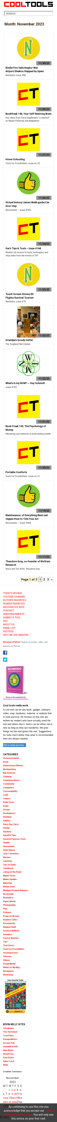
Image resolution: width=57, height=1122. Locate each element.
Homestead (8, 846)
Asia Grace (8, 1057)
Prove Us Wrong (11, 916)
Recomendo (9, 923)
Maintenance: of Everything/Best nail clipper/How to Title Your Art (27, 517)
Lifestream (8, 1028)
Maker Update (10, 879)
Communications (11, 780)
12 (21, 1094)
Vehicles (7, 956)
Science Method (11, 930)
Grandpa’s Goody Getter (19, 340)
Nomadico (8, 897)
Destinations (9, 813)
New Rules (8, 1050)
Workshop (8, 974)
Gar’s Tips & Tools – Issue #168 (23, 248)
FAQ (5, 621)
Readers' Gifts (10, 919)
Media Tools (9, 886)
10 (15, 1094)
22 (10, 1102)
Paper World (9, 901)
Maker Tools (9, 875)
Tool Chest (8, 945)
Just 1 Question (11, 853)
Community (8, 784)
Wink (5, 1065)
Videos (6, 960)
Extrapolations (10, 1039)
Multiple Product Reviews (15, 890)
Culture (6, 798)
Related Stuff (9, 927)
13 (4, 1098)
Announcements (11, 758)
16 (13, 1098)
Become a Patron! (11, 642)
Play (5, 908)
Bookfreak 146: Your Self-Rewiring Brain (28, 113)
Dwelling (7, 817)
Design (6, 809)
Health (6, 842)
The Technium (10, 1032)
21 (7, 1102)
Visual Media (9, 964)
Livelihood (8, 868)
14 (7, 1098)
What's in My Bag (11, 967)
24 (15, 1102)
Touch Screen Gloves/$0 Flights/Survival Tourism (20, 296)
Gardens (7, 831)
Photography (9, 905)
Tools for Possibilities (13, 949)
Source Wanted (10, 938)
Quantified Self (10, 1046)
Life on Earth (9, 864)
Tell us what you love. (13, 745)
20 (4, 1102)
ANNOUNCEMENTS (13, 614)
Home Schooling (15, 159)
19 (21, 1098)
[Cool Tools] (28, 4)
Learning (7, 861)
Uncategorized (10, 953)
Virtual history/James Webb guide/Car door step (27, 204)
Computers (8, 787)
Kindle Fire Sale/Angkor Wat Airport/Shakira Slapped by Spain (25, 69)
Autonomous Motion (13, 765)
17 (15, 1098)
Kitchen (7, 857)
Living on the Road (12, 872)
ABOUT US (8, 624)
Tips (5, 941)
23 (13, 1102)
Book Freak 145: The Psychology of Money (26, 428)
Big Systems (9, 773)
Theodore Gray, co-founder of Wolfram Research (28, 563)
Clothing (7, 776)
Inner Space (9, 850)
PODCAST (8, 610)
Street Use (8, 1054)
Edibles (6, 820)
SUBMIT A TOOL (12, 617)
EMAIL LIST (9, 628)
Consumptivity (10, 791)
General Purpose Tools (14, 839)
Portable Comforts (16, 472)
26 (21, 1102)
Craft (5, 795)
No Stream (8, 894)
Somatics (7, 934)
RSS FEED (8, 631)
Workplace (8, 971)
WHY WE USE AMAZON (15, 635)
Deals (5, 806)
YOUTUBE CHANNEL (14, 596)
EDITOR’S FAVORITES (14, 600)
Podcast (7, 912)
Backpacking (9, 769)
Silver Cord (8, 1061)
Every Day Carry (11, 824)
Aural (5, 762)
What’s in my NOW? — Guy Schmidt (25, 383)
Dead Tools (8, 802)
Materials (7, 883)
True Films (8, 1035)
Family (6, 828)
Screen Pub (9, 1043)
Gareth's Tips (9, 835)
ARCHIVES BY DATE (14, 607)
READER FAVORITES (14, 603)
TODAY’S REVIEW (12, 593)
